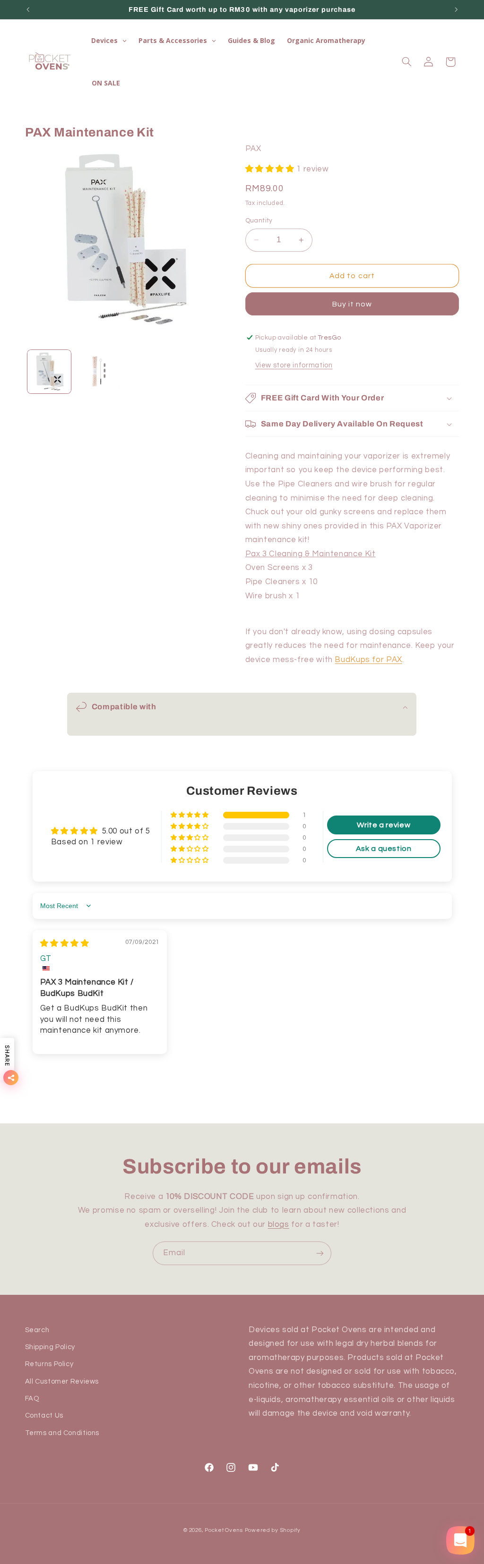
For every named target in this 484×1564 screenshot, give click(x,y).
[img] (64, 943)
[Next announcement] (456, 9)
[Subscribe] (320, 1253)
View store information (294, 365)
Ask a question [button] (384, 848)
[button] (406, 62)
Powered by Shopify (273, 1530)
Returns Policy (49, 1364)
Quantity (259, 220)
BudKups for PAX (368, 659)
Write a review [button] (383, 825)
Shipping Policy (50, 1347)
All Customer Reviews (62, 1381)
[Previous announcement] (27, 9)
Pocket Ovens (224, 1530)
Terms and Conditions (62, 1432)
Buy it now (352, 304)
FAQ (32, 1398)
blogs (278, 1224)
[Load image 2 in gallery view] (98, 371)
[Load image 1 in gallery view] (49, 371)
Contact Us (44, 1415)
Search (37, 1330)
